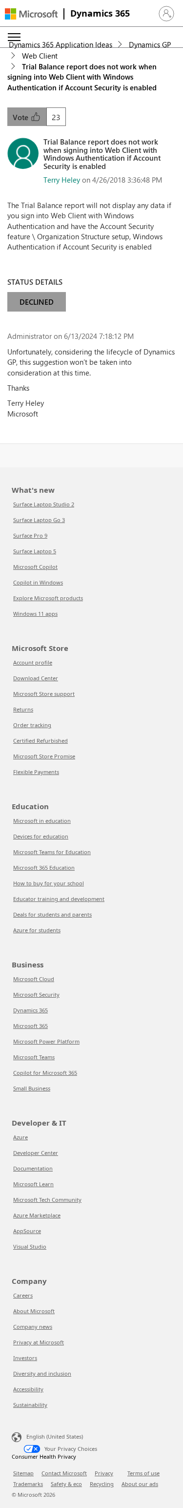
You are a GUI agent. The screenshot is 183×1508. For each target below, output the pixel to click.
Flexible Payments (36, 771)
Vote (21, 117)
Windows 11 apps (35, 613)
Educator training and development (58, 898)
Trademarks (28, 1483)
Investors (25, 1357)
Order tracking (32, 725)
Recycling (102, 1483)
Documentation (33, 1168)
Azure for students (37, 930)
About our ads (140, 1483)
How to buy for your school (48, 883)
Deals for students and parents (52, 914)
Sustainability (30, 1404)
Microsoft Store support (44, 693)
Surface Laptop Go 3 (39, 520)
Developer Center (35, 1152)
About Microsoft (34, 1311)
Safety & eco (66, 1483)
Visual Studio (29, 1246)
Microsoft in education (42, 820)
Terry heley (61, 180)
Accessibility (28, 1389)
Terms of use (143, 1473)
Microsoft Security (36, 994)
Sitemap (23, 1473)
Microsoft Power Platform (46, 1041)
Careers (23, 1295)
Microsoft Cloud (33, 979)
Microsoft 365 (30, 1025)
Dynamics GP (150, 44)
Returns (23, 709)
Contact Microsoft (64, 1473)
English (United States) (54, 1436)
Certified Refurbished (40, 740)
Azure (20, 1137)
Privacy (104, 1473)
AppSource (27, 1231)
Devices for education (40, 836)
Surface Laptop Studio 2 (43, 504)
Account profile (32, 662)
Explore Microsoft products (48, 598)
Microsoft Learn (33, 1184)
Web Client (40, 56)
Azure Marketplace (37, 1215)
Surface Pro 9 (30, 535)
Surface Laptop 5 (34, 551)
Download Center (35, 678)
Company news (32, 1326)
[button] (166, 13)
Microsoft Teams (34, 1057)
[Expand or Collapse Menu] (14, 37)
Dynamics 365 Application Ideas (60, 44)
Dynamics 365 (100, 13)
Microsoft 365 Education (44, 867)
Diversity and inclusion (42, 1373)
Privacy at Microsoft (38, 1342)
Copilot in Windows (38, 582)
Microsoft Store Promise (44, 756)
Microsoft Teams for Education (52, 852)
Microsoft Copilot (35, 566)
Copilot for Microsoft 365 (45, 1072)
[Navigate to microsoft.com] (31, 14)
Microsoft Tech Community (47, 1199)
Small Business (31, 1088)
